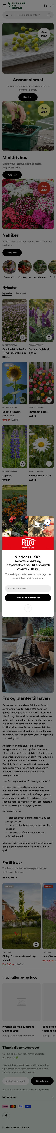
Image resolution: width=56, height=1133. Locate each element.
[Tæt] (47, 522)
